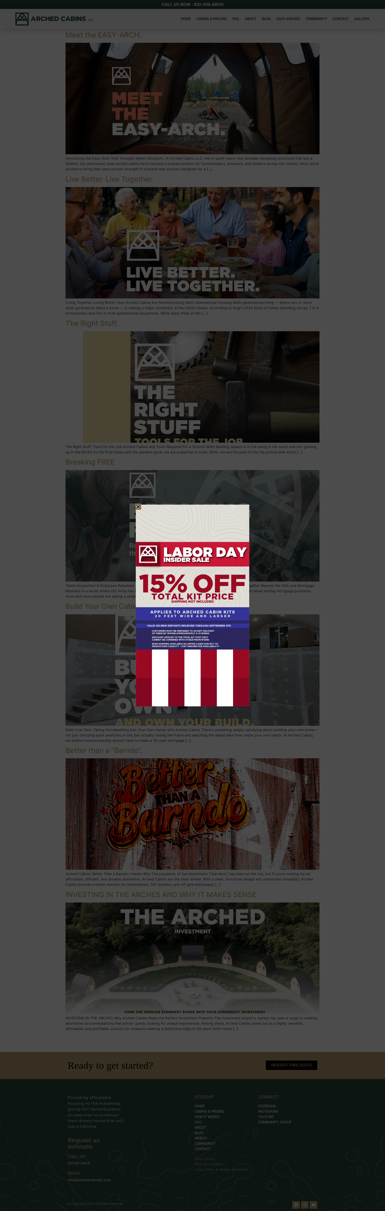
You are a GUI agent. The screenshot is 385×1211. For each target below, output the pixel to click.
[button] (138, 506)
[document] (192, 605)
